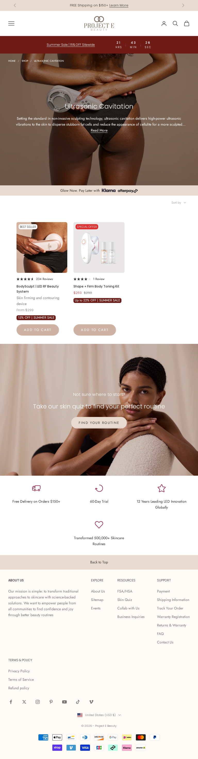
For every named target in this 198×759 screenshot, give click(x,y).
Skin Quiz (124, 599)
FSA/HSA (124, 591)
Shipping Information (173, 599)
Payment (163, 591)
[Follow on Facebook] (10, 701)
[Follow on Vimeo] (91, 701)
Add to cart (38, 329)
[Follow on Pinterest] (51, 701)
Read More (99, 130)
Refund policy (18, 688)
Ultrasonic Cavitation (49, 61)
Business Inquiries (131, 616)
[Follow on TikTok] (77, 701)
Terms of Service (21, 679)
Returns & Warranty (171, 625)
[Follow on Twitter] (24, 701)
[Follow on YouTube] (64, 701)
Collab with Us (128, 608)
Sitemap (97, 599)
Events (96, 608)
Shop (25, 61)
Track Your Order (170, 608)
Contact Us (165, 642)
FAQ (160, 633)
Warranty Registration (173, 616)
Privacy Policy (19, 671)
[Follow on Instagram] (37, 701)
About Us (98, 591)
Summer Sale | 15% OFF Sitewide (71, 44)
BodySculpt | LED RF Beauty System (37, 289)
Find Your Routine (99, 422)
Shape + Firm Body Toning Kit (96, 286)
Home (12, 61)
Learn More (118, 5)
